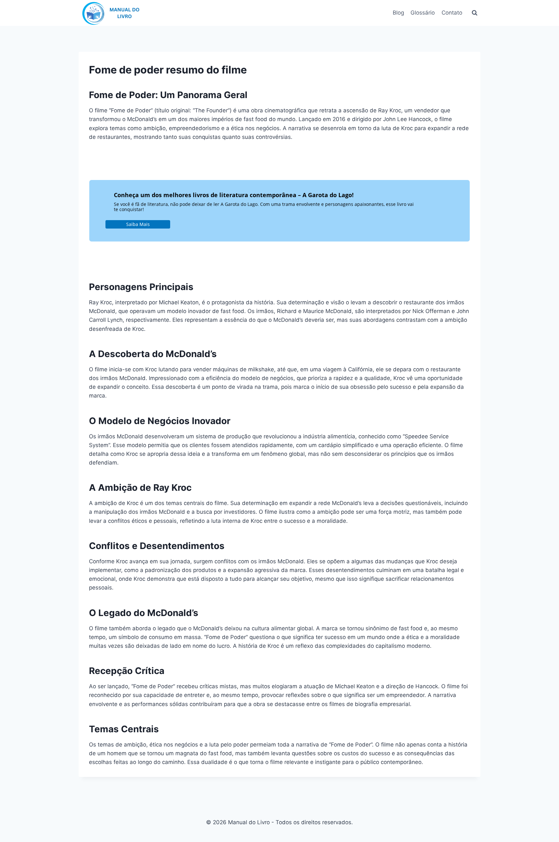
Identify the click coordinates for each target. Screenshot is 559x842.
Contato (452, 12)
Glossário (423, 12)
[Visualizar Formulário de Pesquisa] (474, 13)
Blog (398, 12)
